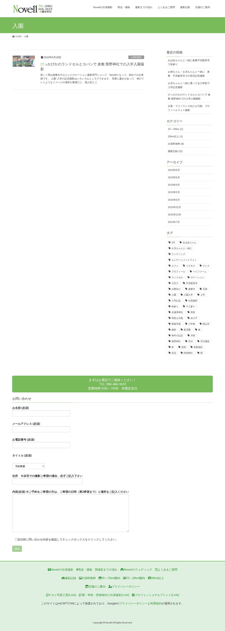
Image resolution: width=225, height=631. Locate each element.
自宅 (174, 353)
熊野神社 (176, 341)
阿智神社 (188, 353)
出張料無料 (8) (176, 143)
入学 (202, 294)
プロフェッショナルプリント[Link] (157, 595)
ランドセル (177, 277)
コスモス (190, 265)
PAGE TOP (216, 609)
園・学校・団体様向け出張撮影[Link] (105, 595)
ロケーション (197, 277)
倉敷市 (191, 289)
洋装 (193, 335)
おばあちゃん (189, 242)
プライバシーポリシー (126, 586)
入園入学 (188, 294)
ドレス (206, 265)
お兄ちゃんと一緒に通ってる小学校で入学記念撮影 (189, 85)
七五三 (175, 283)
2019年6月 (174, 170)
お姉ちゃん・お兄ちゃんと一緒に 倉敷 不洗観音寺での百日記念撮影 (189, 73)
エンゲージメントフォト (184, 260)
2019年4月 (174, 184)
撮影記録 (70, 578)
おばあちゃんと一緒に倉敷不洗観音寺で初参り (189, 62)
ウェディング (178, 254)
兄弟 (205, 289)
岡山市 (206, 324)
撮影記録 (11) (175, 151)
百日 (190, 341)
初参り (175, 306)
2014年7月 (174, 222)
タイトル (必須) (22, 455)
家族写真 (176, 324)
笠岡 (183, 347)
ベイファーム (200, 271)
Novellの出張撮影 (62, 569)
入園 (174, 294)
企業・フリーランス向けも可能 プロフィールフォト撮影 (189, 108)
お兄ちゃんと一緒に (182, 248)
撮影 (174, 329)
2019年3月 (174, 192)
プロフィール (178, 271)
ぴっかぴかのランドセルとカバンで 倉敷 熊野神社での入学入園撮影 (189, 96)
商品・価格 (85, 569)
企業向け (176, 289)
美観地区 (198, 347)
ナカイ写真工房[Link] (62, 595)
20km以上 (157, 578)
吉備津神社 (177, 312)
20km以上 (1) (175, 136)
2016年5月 (174, 199)
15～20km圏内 (135, 578)
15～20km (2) (175, 129)
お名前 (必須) (20, 408)
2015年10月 (174, 214)
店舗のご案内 (97, 586)
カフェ (175, 265)
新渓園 (187, 329)
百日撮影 (205, 341)
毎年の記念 (177, 335)
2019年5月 (174, 177)
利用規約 (156, 603)
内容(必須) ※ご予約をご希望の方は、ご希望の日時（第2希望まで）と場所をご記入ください (70, 492)
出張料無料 (136, 57)
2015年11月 (174, 207)
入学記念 (176, 300)
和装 (193, 312)
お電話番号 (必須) (23, 439)
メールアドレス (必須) (26, 424)
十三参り (190, 306)
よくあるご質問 (167, 569)
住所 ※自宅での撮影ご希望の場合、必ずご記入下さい (47, 476)
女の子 (194, 318)
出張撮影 (192, 300)
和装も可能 (177, 318)
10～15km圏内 (110, 578)
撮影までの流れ (107, 569)
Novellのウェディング (138, 569)
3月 (173, 242)
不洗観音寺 (191, 283)
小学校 (191, 324)
